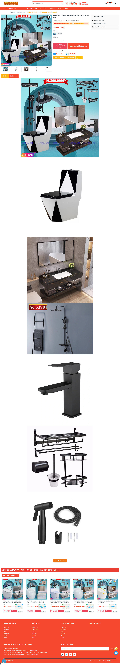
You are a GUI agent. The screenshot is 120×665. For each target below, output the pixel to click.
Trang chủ (29, 8)
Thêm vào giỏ (78, 45)
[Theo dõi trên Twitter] (66, 654)
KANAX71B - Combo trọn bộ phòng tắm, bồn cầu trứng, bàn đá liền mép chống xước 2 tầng (59, 602)
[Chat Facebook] (54, 54)
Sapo (11, 660)
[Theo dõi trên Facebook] (62, 654)
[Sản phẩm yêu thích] (106, 3)
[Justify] (61, 3)
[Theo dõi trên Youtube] (74, 654)
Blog (45, 8)
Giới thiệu (51, 8)
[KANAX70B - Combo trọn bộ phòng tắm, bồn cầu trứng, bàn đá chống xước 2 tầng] (83, 589)
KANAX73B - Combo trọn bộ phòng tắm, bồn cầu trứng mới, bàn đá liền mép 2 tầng (12, 602)
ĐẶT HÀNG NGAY (60, 561)
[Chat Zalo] (67, 54)
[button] (48, 40)
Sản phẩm (37, 8)
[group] (26, 40)
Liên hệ (59, 8)
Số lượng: (55, 37)
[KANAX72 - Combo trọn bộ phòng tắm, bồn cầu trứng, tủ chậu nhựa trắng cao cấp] (36, 589)
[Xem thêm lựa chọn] (22, 589)
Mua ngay (60, 46)
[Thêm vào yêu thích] (77, 57)
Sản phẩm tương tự (10, 575)
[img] (115, 3)
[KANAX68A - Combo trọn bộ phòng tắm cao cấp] (107, 589)
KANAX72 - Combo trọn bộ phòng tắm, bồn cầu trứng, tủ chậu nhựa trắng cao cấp (35, 602)
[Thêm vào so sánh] (81, 57)
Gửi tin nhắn (59, 54)
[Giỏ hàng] (110, 3)
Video (66, 8)
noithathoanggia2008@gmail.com (29, 654)
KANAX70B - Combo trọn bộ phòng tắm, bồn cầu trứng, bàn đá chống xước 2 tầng (83, 602)
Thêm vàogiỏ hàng (7, 611)
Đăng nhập (85, 4)
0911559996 (59, 57)
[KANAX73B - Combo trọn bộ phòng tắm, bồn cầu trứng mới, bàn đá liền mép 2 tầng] (12, 589)
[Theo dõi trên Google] (70, 654)
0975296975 (73, 4)
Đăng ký (84, 2)
